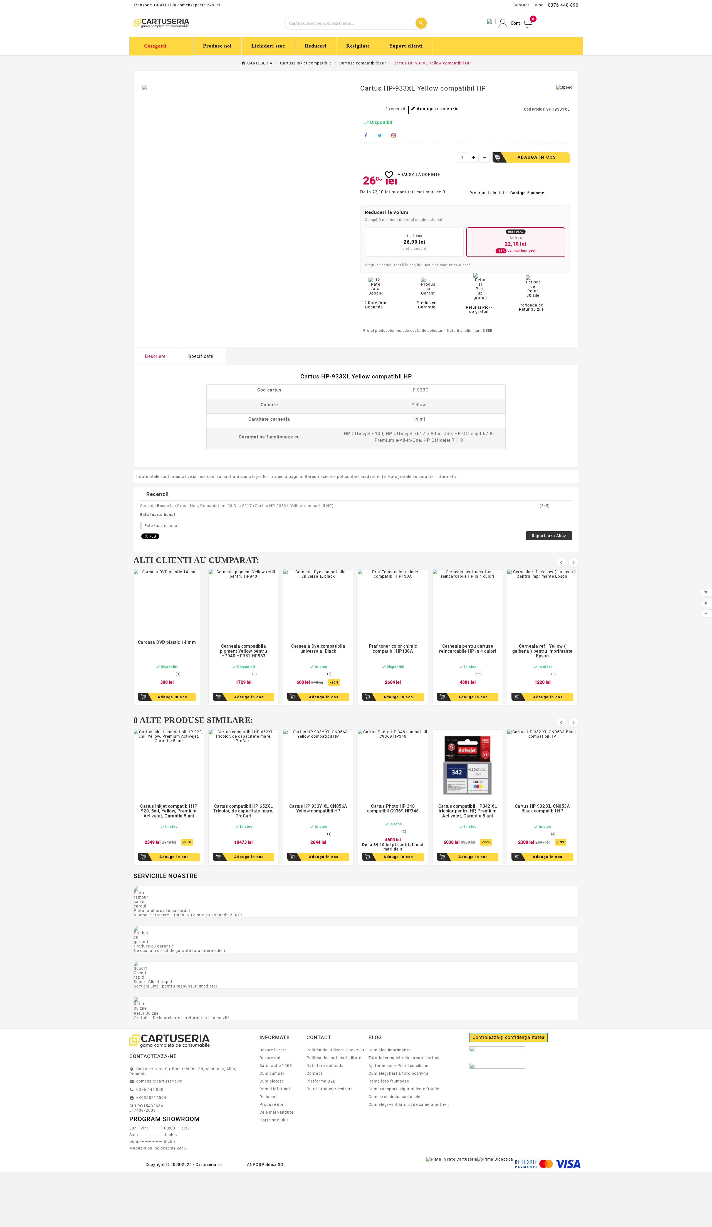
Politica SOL (274, 1164)
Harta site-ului (273, 1120)
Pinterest (393, 135)
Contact (521, 5)
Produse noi (271, 1104)
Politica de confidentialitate (333, 1058)
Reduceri (268, 1096)
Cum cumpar (272, 1073)
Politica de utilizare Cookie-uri (336, 1050)
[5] (381, 109)
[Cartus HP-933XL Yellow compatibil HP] (150, 87)
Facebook (365, 135)
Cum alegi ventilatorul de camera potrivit (409, 1104)
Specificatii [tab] (201, 356)
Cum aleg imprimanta (390, 1050)
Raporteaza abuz (549, 535)
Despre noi (269, 1058)
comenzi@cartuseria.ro (159, 1081)
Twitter (379, 135)
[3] (371, 109)
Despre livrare (273, 1050)
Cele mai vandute (276, 1112)
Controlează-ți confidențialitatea (509, 1037)
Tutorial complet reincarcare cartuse (405, 1058)
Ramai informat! (275, 1089)
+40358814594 (151, 1097)
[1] (362, 109)
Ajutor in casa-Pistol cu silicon (399, 1065)
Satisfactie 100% (276, 1065)
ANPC (252, 1164)
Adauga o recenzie (438, 108)
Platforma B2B (321, 1081)
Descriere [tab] (155, 356)
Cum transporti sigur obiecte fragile (404, 1089)
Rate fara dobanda (325, 1065)
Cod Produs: (535, 109)
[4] (376, 109)
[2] (367, 109)
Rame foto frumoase (389, 1081)
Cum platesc (271, 1081)
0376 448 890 (150, 1089)
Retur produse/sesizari (329, 1089)
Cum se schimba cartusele (394, 1096)
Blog (539, 5)
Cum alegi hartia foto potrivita (399, 1073)
